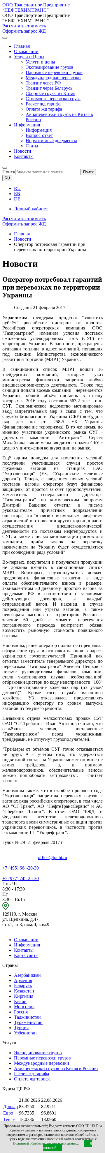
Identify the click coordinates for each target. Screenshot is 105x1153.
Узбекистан (25, 1032)
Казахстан (24, 990)
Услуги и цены (40, 61)
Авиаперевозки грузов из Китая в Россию (56, 1068)
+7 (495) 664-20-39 (20, 867)
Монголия (24, 1006)
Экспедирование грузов (50, 67)
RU (7, 178)
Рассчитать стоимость (24, 25)
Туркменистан (28, 1022)
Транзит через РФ (43, 82)
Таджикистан (27, 1017)
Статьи (33, 145)
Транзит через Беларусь (49, 88)
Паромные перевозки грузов (54, 72)
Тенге (9, 1119)
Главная (22, 46)
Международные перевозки (53, 77)
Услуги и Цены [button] (29, 56)
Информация (39, 130)
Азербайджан (27, 975)
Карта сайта (26, 955)
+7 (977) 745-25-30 (20, 878)
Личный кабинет (31, 208)
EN (17, 193)
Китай (20, 1001)
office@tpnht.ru (52, 857)
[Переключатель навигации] (4, 38)
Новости (22, 151)
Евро (8, 1112)
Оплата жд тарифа (44, 109)
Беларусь (23, 985)
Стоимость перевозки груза (53, 98)
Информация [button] (27, 124)
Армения (23, 980)
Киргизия (23, 996)
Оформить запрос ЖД (24, 31)
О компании (26, 51)
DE (17, 198)
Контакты (24, 156)
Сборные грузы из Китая (50, 93)
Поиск (8, 171)
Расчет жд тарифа (43, 103)
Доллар (10, 1106)
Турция (21, 1027)
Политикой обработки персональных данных (45, 1143)
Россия (21, 1011)
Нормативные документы (51, 140)
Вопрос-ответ (39, 135)
